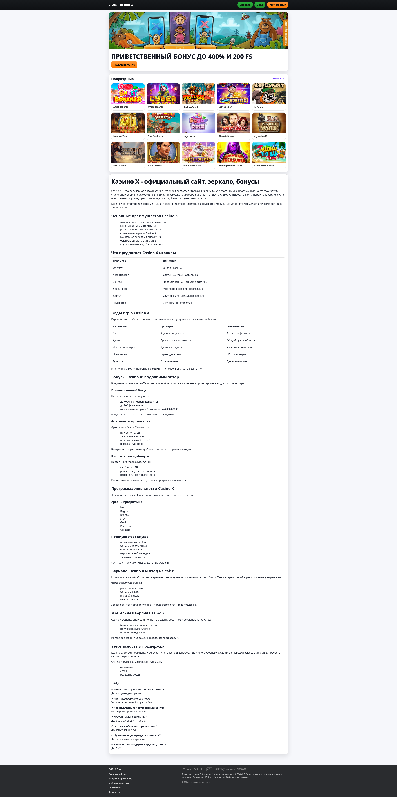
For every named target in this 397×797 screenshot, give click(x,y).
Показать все (278, 78)
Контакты (114, 791)
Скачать (245, 5)
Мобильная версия (119, 783)
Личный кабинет (118, 774)
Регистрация (277, 5)
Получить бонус (124, 64)
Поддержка (115, 787)
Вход (260, 5)
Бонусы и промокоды (121, 778)
